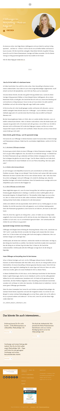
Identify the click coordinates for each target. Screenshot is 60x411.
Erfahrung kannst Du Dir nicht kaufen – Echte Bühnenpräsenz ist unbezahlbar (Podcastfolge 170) (16, 329)
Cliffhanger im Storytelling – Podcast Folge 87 (14, 23)
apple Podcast (30, 374)
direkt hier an (21, 60)
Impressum (33, 407)
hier (26, 267)
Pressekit (23, 383)
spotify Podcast (30, 377)
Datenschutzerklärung (44, 407)
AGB (37, 407)
